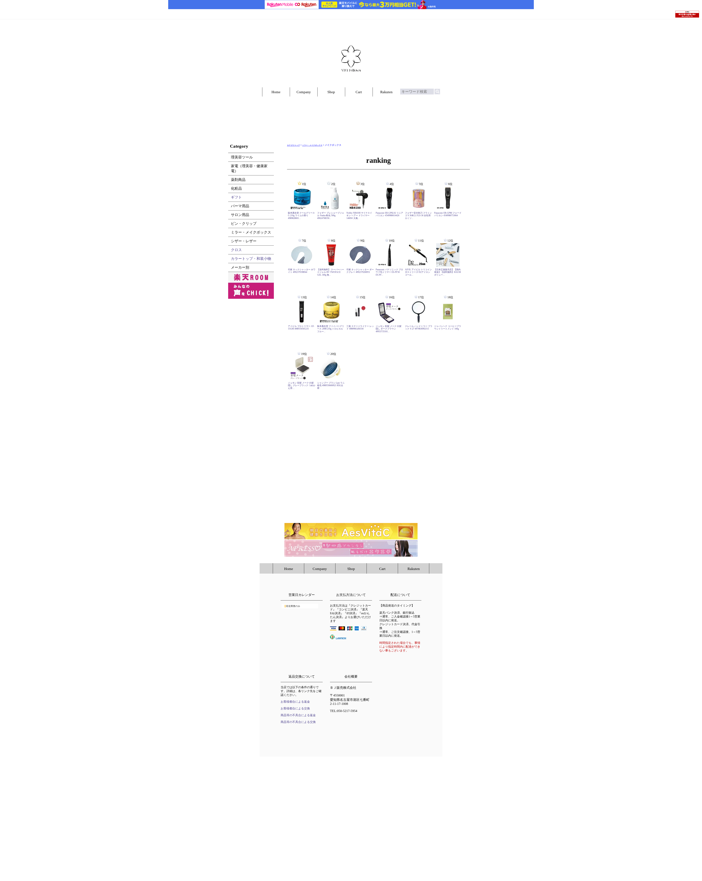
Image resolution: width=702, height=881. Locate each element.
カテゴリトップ (293, 145)
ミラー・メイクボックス (312, 145)
